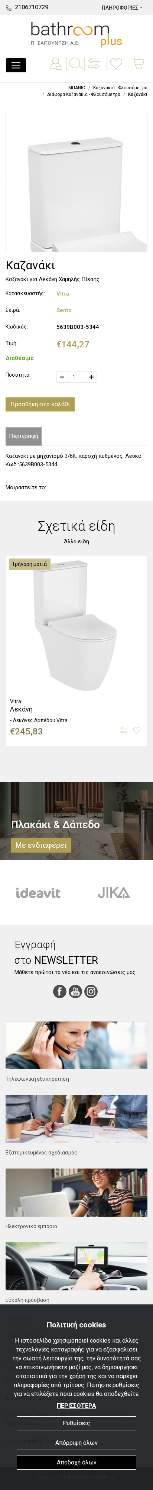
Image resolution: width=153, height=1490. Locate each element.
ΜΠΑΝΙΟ (76, 87)
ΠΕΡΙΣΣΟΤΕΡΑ (76, 1405)
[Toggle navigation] (16, 65)
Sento (64, 310)
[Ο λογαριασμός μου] (57, 69)
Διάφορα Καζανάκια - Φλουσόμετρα (83, 94)
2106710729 (31, 7)
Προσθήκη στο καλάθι (40, 404)
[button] (95, 69)
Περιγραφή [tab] (23, 436)
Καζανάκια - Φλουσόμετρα (120, 87)
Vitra (62, 293)
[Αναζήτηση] (75, 69)
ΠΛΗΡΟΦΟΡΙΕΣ (120, 8)
